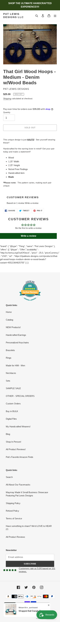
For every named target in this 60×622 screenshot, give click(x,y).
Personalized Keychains (17, 342)
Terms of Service (14, 518)
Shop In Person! (13, 442)
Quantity (6, 112)
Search (9, 477)
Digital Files (11, 419)
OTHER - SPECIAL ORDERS (20, 396)
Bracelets (10, 350)
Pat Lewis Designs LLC (13, 15)
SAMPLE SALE (13, 388)
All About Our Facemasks (18, 484)
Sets (8, 381)
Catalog (9, 319)
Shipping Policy (13, 503)
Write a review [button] (28, 236)
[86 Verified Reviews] (30, 302)
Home (9, 312)
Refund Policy (12, 511)
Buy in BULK (12, 411)
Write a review (31, 203)
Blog (8, 434)
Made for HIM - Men (15, 365)
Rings (8, 358)
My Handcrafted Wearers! (18, 426)
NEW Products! (13, 327)
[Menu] (55, 15)
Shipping (7, 98)
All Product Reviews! (16, 449)
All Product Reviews (15, 537)
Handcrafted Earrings (16, 335)
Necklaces (11, 373)
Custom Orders (13, 403)
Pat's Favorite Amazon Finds (19, 457)
